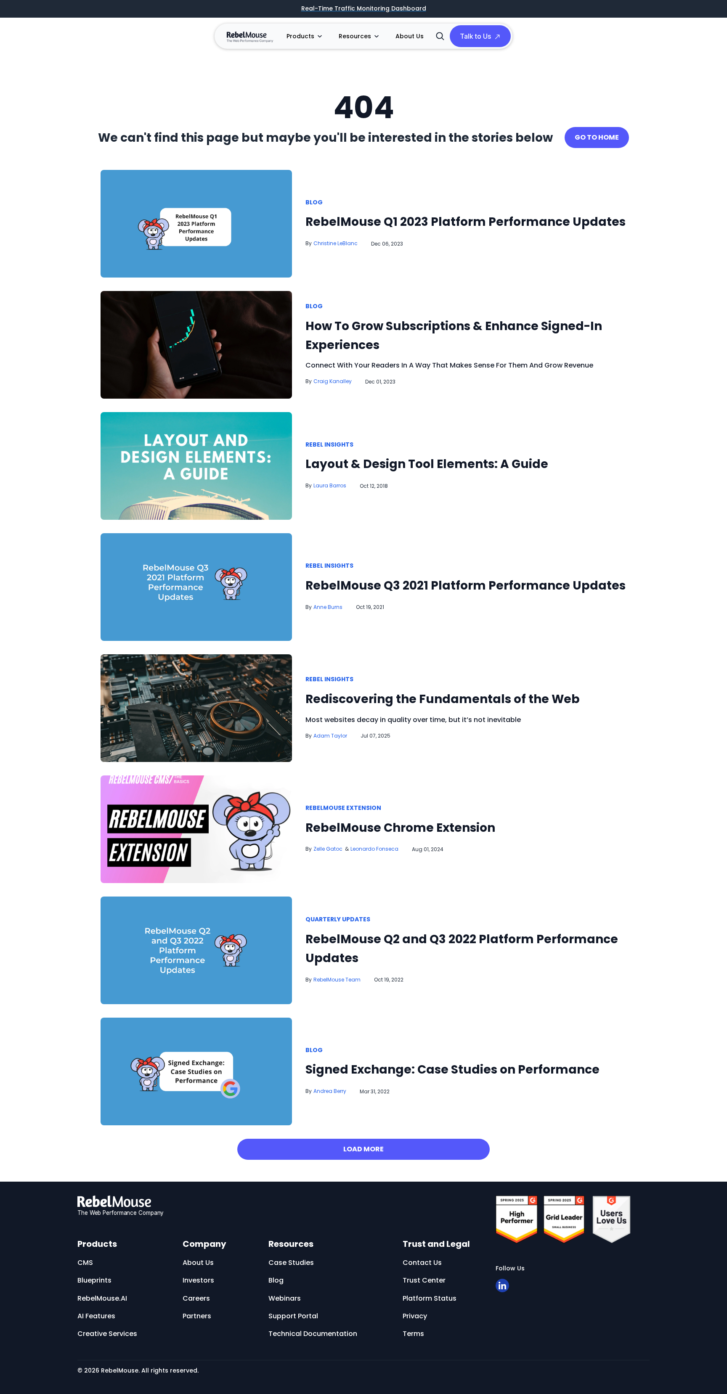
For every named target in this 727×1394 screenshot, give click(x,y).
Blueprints (94, 1280)
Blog (314, 202)
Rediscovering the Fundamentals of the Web (442, 699)
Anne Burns (327, 607)
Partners (197, 1316)
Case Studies (291, 1262)
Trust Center (424, 1280)
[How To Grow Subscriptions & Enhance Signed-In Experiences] (196, 344)
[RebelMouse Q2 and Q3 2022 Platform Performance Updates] (196, 950)
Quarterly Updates (337, 919)
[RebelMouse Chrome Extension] (196, 829)
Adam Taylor (330, 735)
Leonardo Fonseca (374, 848)
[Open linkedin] (502, 1285)
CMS (85, 1262)
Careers (196, 1298)
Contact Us (422, 1262)
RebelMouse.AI (102, 1298)
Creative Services (107, 1333)
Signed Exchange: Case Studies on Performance (452, 1069)
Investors (198, 1280)
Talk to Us (475, 36)
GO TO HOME (597, 137)
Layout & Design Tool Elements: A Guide (426, 464)
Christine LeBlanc (335, 243)
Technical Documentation (312, 1333)
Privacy (415, 1316)
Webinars (366, 153)
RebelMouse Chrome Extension (400, 828)
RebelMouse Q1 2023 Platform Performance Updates (465, 222)
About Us (409, 36)
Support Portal (293, 1316)
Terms (413, 1333)
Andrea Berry (329, 1091)
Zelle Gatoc (327, 848)
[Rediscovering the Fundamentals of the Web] (196, 708)
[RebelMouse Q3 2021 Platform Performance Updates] (196, 587)
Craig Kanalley (332, 381)
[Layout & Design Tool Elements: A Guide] (196, 465)
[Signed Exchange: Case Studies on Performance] (196, 1071)
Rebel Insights (329, 445)
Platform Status (429, 1298)
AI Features (96, 1316)
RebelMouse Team (337, 979)
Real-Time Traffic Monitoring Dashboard (363, 9)
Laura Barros (329, 485)
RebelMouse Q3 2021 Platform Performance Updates (465, 585)
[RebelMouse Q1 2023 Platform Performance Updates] (196, 223)
